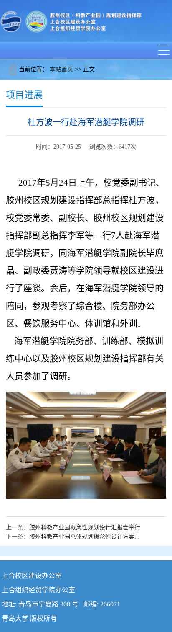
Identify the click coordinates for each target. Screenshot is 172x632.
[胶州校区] (71, 21)
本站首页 (61, 69)
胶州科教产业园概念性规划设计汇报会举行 (84, 527)
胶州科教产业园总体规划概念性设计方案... (84, 537)
